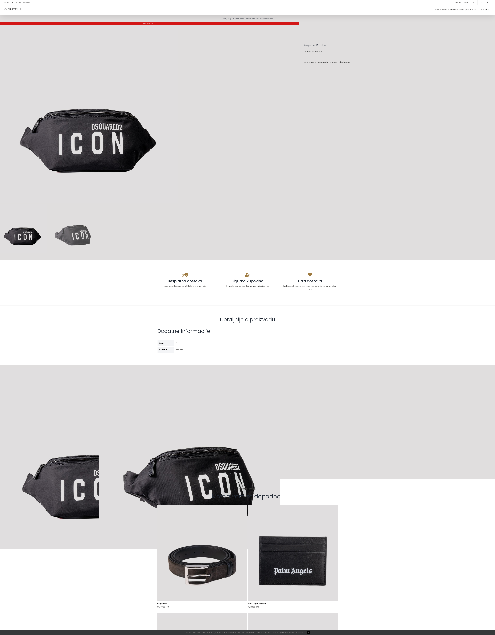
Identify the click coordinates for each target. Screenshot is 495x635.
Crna (178, 343)
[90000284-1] (293, 511)
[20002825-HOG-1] (202, 619)
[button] (489, 9)
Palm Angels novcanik (257, 603)
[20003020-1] (202, 511)
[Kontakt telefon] (487, 2)
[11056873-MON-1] (293, 619)
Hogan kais (162, 603)
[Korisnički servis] (474, 2)
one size (179, 349)
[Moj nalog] (481, 2)
